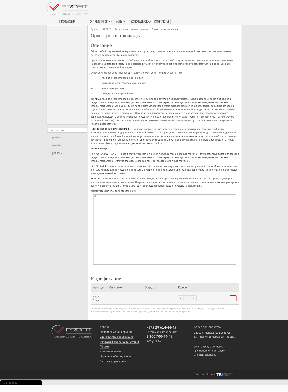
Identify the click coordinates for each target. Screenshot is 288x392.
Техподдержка (140, 21)
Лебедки (105, 327)
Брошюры (56, 153)
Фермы (104, 346)
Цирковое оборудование (116, 356)
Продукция (67, 21)
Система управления (113, 361)
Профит (55, 137)
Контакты (161, 21)
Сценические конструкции (117, 336)
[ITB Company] (224, 374)
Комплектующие (110, 351)
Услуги (121, 21)
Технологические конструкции (119, 341)
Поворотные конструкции (116, 332)
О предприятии (101, 21)
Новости (56, 145)
